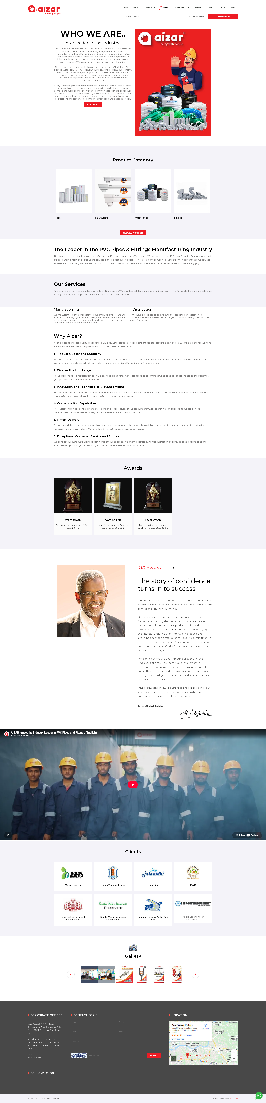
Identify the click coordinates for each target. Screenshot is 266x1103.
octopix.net (234, 1098)
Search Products (132, 16)
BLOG (233, 7)
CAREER (165, 7)
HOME (125, 7)
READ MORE (93, 104)
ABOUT (136, 7)
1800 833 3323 (225, 16)
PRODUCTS (150, 7)
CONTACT (199, 7)
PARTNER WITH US (182, 7)
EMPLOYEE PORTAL (217, 7)
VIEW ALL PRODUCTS (133, 232)
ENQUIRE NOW (196, 16)
